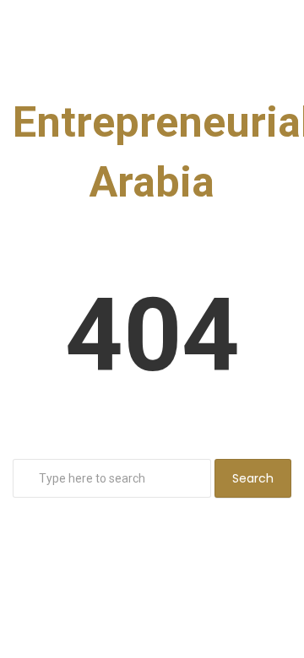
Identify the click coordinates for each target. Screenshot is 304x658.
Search (253, 478)
